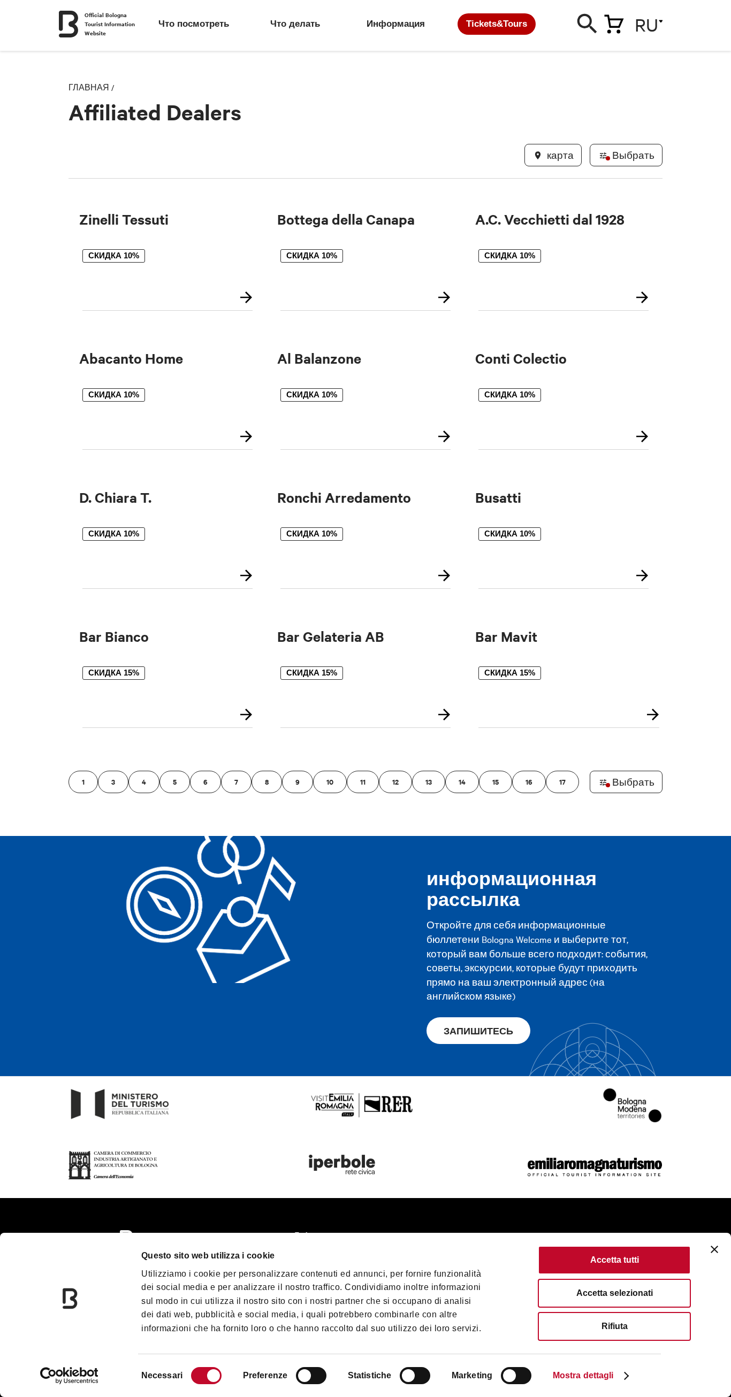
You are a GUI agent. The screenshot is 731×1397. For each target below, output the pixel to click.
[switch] (311, 1375)
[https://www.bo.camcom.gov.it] (113, 1179)
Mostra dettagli (583, 1375)
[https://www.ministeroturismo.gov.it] (120, 1119)
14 (462, 782)
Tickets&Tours (496, 24)
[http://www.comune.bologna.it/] (342, 1179)
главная (88, 87)
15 (495, 782)
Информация (396, 24)
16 (529, 782)
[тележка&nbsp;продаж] (614, 22)
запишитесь (478, 1031)
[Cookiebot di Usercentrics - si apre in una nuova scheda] (69, 1375)
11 (363, 782)
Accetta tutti (614, 1259)
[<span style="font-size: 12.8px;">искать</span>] (587, 26)
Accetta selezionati (614, 1293)
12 (395, 782)
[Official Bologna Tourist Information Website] (68, 24)
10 (329, 782)
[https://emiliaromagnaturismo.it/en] (595, 1179)
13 (428, 782)
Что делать (295, 24)
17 (562, 782)
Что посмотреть (193, 24)
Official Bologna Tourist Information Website (110, 24)
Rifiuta (614, 1326)
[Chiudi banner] (714, 1249)
